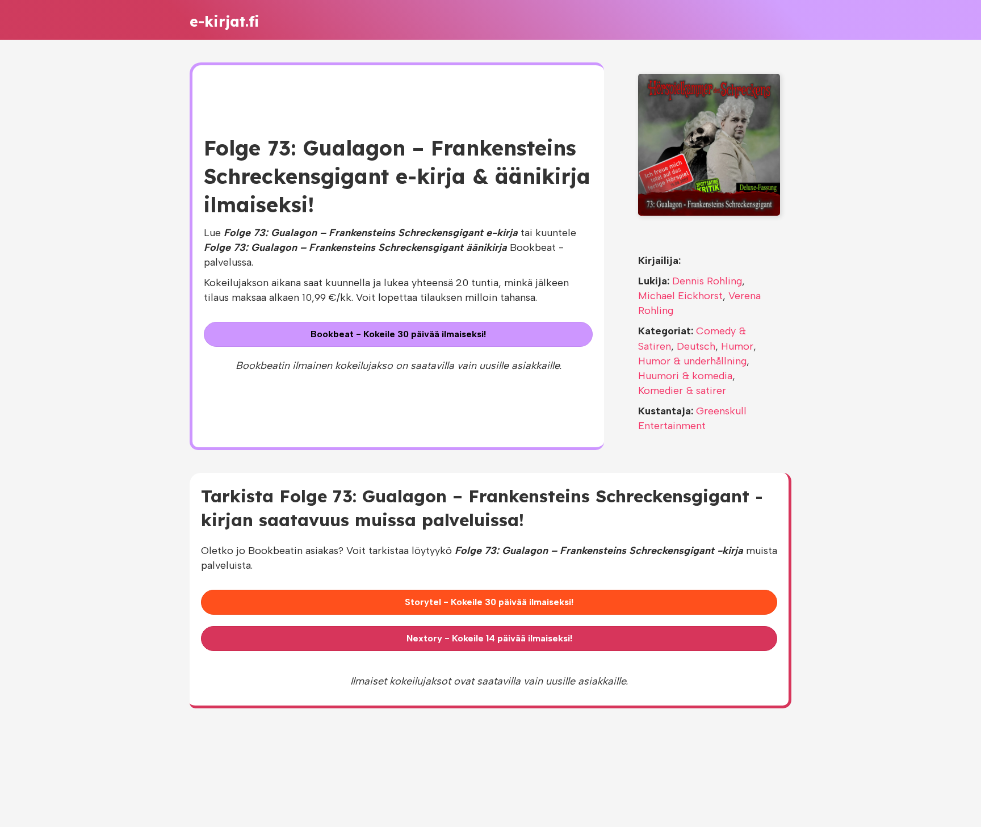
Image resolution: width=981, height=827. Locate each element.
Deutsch (696, 346)
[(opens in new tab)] (709, 144)
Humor (737, 346)
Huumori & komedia (685, 376)
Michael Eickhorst (680, 295)
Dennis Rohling (707, 281)
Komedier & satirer (682, 390)
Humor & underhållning (692, 361)
